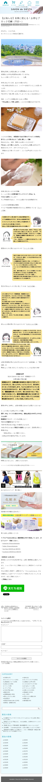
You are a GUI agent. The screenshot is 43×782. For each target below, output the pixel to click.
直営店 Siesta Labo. (9, 700)
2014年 (6, 756)
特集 (25, 698)
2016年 (6, 754)
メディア (6, 688)
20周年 (6, 677)
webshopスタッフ (33, 24)
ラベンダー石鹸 (28, 248)
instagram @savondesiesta (11, 543)
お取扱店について (9, 681)
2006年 (6, 768)
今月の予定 (7, 690)
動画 (5, 692)
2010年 (6, 762)
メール (4, 650)
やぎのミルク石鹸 (31, 324)
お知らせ (15, 24)
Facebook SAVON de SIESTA (11, 552)
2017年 (26, 751)
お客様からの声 (28, 681)
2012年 (6, 759)
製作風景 (26, 700)
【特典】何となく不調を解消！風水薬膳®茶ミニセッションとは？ (21, 725)
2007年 (26, 765)
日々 (25, 694)
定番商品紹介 (23, 24)
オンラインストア (6, 24)
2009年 (26, 762)
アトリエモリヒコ (31, 571)
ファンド (6, 686)
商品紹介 (26, 692)
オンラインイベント (9, 679)
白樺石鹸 (32, 362)
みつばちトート (28, 686)
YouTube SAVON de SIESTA (11, 549)
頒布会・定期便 (8, 702)
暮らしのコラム (8, 696)
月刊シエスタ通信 (28, 696)
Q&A (25, 677)
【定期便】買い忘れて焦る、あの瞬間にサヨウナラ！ (32, 608)
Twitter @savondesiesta (10, 546)
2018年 (6, 751)
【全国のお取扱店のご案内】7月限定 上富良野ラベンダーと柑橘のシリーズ (11, 609)
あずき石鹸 (31, 286)
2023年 (26, 743)
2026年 (6, 740)
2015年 (26, 754)
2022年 (6, 745)
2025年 (26, 740)
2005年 (26, 768)
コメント (5, 625)
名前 (4, 644)
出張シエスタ (27, 690)
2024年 (6, 743)
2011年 (26, 759)
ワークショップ (28, 688)
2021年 (26, 745)
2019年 (26, 748)
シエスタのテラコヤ (29, 684)
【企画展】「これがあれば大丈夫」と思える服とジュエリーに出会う (21, 727)
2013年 (26, 756)
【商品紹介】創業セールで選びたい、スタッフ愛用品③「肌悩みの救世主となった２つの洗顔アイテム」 (21, 730)
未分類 (6, 698)
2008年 (6, 765)
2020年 (6, 748)
